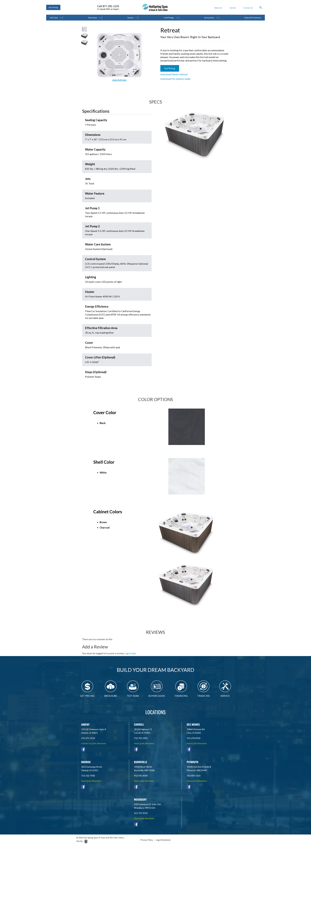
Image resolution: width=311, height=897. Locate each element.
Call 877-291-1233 (108, 7)
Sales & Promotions (252, 17)
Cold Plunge (169, 17)
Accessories (209, 17)
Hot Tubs (54, 17)
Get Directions (99, 743)
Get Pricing (53, 7)
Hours (136, 743)
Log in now (130, 653)
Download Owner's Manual (174, 74)
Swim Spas (92, 17)
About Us (218, 8)
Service (233, 8)
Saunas (130, 17)
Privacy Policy (146, 839)
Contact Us (248, 8)
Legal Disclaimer (163, 839)
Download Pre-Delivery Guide (175, 78)
